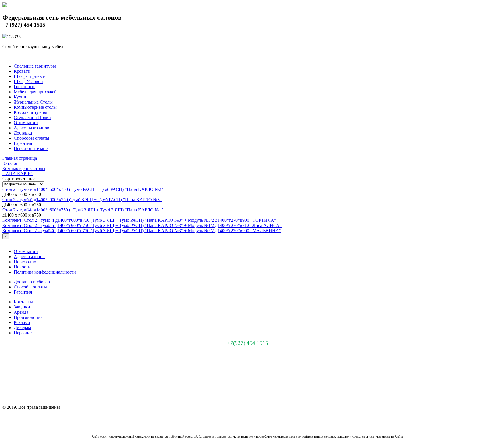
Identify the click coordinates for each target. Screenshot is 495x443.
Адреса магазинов (31, 127)
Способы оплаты (30, 286)
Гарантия (23, 143)
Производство (28, 317)
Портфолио (25, 261)
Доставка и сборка (32, 281)
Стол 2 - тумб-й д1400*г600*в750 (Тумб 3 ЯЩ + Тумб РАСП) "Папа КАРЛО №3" (82, 199)
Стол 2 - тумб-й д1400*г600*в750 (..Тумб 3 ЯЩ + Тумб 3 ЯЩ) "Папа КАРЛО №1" (82, 209)
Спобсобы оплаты (31, 138)
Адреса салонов (29, 256)
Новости (22, 266)
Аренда (21, 312)
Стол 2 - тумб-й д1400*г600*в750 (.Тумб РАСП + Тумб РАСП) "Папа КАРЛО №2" (82, 189)
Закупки (22, 306)
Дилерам (22, 327)
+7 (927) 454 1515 (23, 24)
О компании (26, 122)
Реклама (22, 322)
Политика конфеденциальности (45, 272)
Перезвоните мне (31, 148)
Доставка (23, 132)
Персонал (23, 332)
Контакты (23, 301)
